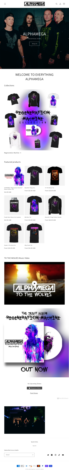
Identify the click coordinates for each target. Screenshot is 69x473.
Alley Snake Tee (28, 245)
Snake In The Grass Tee (10, 245)
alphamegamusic (32, 469)
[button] (5, 4)
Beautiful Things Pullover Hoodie (53, 217)
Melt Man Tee (28, 217)
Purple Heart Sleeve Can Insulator (12, 217)
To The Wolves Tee (49, 187)
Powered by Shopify (40, 469)
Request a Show (35, 388)
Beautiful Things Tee (30, 187)
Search (34, 445)
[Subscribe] (32, 455)
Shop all (34, 43)
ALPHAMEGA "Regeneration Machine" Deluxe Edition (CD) (13, 188)
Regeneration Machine (11, 153)
